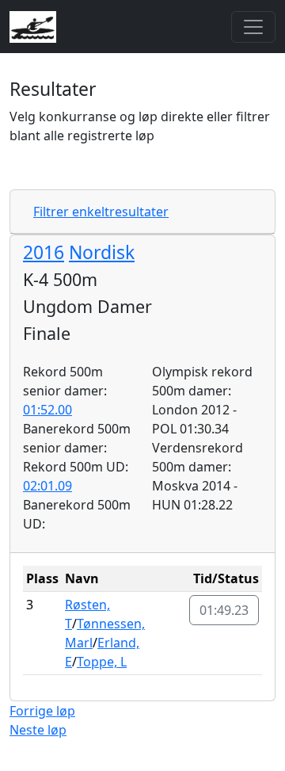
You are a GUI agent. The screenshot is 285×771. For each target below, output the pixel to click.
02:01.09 (47, 485)
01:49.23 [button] (224, 610)
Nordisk (102, 252)
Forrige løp (42, 710)
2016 (43, 252)
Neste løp (38, 730)
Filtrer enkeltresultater (101, 211)
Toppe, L (102, 661)
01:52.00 (47, 409)
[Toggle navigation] (253, 27)
